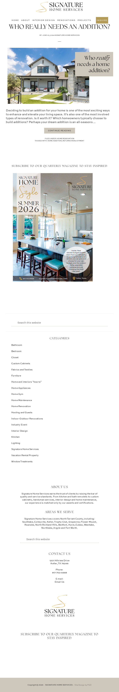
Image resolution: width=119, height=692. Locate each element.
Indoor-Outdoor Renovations (27, 418)
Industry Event (19, 424)
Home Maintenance (21, 400)
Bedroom (16, 351)
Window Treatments (22, 461)
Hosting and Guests (22, 412)
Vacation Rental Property (25, 455)
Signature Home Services (59, 7)
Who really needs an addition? (59, 27)
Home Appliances (21, 387)
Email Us (59, 581)
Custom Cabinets (20, 363)
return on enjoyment (73, 141)
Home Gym (17, 393)
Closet (14, 357)
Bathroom (16, 344)
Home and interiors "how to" (26, 381)
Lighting (15, 443)
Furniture (16, 375)
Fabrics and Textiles (22, 369)
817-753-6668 (59, 572)
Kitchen (15, 436)
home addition (55, 141)
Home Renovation (65, 138)
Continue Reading (59, 130)
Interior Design (19, 430)
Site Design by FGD (83, 685)
